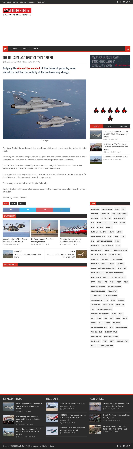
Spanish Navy (121, 327)
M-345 (117, 241)
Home (4, 2)
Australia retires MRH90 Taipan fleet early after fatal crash (15, 240)
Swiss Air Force (114, 286)
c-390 (114, 314)
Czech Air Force (110, 296)
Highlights (107, 209)
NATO (112, 232)
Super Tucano (96, 300)
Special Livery (107, 246)
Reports (24, 48)
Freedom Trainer (111, 336)
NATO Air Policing (98, 232)
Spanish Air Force (104, 241)
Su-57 (93, 346)
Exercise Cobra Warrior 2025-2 (116, 157)
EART (118, 318)
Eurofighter (119, 218)
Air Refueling (115, 255)
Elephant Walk (111, 332)
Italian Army (116, 259)
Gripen (13, 203)
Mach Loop (95, 341)
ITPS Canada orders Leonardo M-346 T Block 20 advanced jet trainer (116, 134)
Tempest (116, 323)
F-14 (111, 327)
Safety (21, 203)
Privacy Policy (41, 2)
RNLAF (107, 250)
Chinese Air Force (104, 309)
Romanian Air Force (99, 277)
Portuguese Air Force (100, 314)
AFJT (120, 314)
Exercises (105, 214)
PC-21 (126, 282)
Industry (95, 209)
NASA (105, 341)
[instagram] (127, 2)
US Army (120, 264)
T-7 (106, 282)
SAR (105, 318)
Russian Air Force (118, 277)
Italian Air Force (119, 214)
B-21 (92, 318)
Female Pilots (96, 273)
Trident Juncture (105, 346)
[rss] (129, 2)
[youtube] (123, 2)
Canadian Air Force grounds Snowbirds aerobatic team (71, 240)
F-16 (92, 223)
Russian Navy (122, 341)
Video (119, 232)
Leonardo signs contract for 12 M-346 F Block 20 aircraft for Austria (28, 431)
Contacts (15, 2)
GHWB (93, 323)
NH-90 (107, 323)
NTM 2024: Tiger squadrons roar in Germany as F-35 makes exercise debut (73, 417)
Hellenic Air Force (98, 255)
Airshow (94, 214)
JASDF (119, 282)
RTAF (112, 341)
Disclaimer (23, 2)
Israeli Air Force (98, 286)
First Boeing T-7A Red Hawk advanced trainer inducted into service (116, 146)
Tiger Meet (95, 305)
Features (13, 48)
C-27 (122, 236)
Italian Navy (96, 250)
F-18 (92, 227)
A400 (111, 282)
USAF (117, 209)
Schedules (122, 268)
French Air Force (98, 236)
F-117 (125, 318)
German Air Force (98, 264)
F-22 (92, 241)
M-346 (99, 223)
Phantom (120, 305)
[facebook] (117, 2)
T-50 (92, 309)
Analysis (35, 48)
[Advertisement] (83, 25)
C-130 (113, 300)
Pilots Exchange (98, 291)
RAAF (93, 282)
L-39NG (111, 264)
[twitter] (120, 2)
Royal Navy (112, 291)
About (9, 2)
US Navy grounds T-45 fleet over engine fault (42, 240)
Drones (121, 300)
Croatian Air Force (99, 327)
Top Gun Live (96, 332)
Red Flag (104, 259)
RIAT (99, 282)
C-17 (111, 318)
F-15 (109, 236)
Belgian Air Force (120, 250)
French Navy (108, 305)
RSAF (99, 318)
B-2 (107, 300)
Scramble (95, 246)
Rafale (108, 227)
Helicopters (106, 218)
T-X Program (96, 296)
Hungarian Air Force (114, 273)
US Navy (114, 223)
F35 (123, 209)
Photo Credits (31, 2)
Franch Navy (96, 336)
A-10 (117, 246)
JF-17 (100, 323)
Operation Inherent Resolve (103, 268)
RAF (106, 223)
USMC (116, 236)
